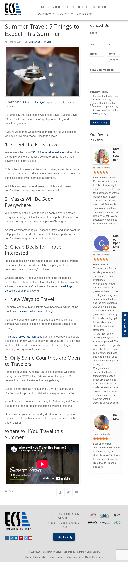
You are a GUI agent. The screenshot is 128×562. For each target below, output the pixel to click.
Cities (102, 7)
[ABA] (92, 515)
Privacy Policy (99, 113)
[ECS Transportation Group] (13, 9)
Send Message (100, 122)
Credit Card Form (74, 556)
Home (41, 7)
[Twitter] (26, 538)
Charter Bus (86, 7)
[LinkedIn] (16, 538)
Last (109, 44)
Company (64, 13)
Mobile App (86, 13)
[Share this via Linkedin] (60, 492)
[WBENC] (117, 523)
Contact (60, 556)
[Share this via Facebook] (52, 492)
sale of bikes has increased (26, 336)
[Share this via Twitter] (68, 492)
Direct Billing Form (94, 556)
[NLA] (92, 523)
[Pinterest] (21, 538)
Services (54, 7)
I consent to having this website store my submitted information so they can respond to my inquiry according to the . (106, 104)
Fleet (70, 7)
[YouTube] (30, 538)
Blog (49, 41)
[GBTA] (105, 515)
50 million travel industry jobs (49, 152)
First (92, 44)
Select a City (64, 537)
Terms (51, 556)
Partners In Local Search (87, 551)
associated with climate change (35, 311)
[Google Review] (101, 167)
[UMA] (105, 523)
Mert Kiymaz (34, 41)
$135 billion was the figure (30, 102)
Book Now (44, 13)
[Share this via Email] (76, 492)
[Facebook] (7, 538)
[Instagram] (12, 538)
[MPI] (117, 515)
